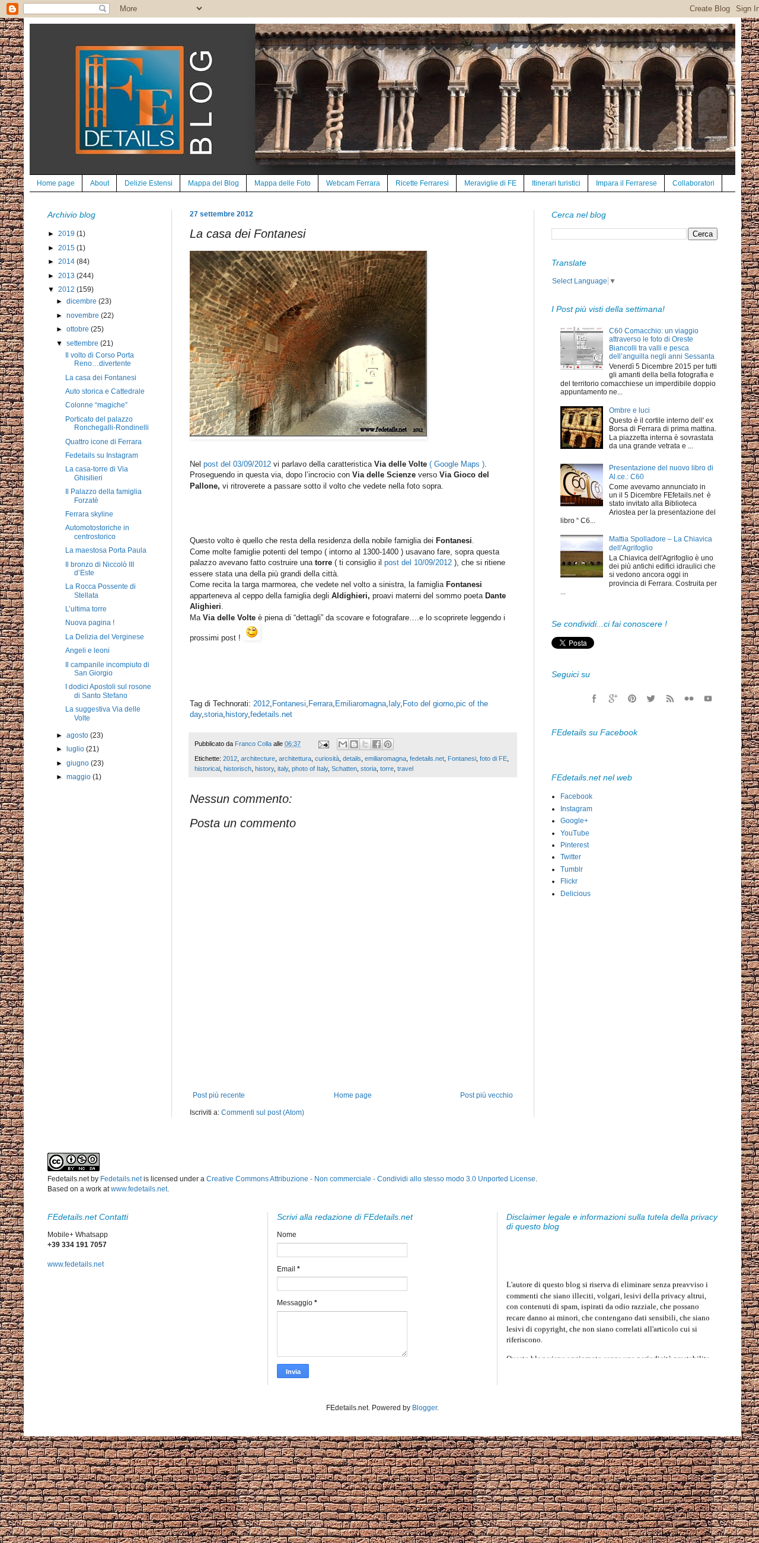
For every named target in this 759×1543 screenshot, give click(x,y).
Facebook (576, 796)
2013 (67, 276)
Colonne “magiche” (96, 405)
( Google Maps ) (456, 464)
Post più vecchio (486, 1095)
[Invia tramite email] (343, 744)
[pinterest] (632, 698)
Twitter (570, 857)
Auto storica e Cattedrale (105, 391)
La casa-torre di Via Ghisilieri (96, 473)
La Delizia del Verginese (104, 637)
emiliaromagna (385, 758)
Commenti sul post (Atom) (262, 1112)
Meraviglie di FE (490, 183)
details (352, 758)
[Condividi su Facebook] (376, 744)
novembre (83, 315)
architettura (295, 758)
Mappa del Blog (213, 183)
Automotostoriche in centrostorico (97, 532)
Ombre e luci (629, 410)
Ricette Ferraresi (422, 183)
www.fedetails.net (139, 1189)
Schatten (344, 768)
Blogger (424, 1408)
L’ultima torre (86, 609)
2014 (67, 261)
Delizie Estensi (149, 183)
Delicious (575, 894)
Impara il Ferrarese (626, 183)
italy (283, 768)
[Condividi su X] (365, 744)
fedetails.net (271, 714)
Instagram (576, 809)
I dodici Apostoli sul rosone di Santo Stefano (108, 691)
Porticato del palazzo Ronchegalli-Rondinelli (107, 423)
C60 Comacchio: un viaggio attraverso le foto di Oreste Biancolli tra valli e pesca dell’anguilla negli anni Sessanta (662, 344)
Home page (56, 183)
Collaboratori (693, 183)
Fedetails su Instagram (101, 455)
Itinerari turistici (556, 183)
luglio (76, 749)
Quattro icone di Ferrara (103, 442)
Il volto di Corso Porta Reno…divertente (99, 359)
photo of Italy (310, 768)
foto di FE (493, 758)
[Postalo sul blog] (354, 744)
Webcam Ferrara (353, 183)
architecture (258, 758)
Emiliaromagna (360, 703)
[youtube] (708, 698)
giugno (78, 763)
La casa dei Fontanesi (100, 378)
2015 (67, 248)
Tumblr (571, 869)
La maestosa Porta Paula (105, 550)
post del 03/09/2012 (237, 464)
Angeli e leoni (87, 650)
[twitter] (651, 698)
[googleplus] (613, 698)
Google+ (574, 821)
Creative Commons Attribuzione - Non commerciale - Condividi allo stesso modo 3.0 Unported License (370, 1179)
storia (213, 714)
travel (405, 768)
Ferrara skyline (89, 514)
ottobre (78, 329)
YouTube (574, 833)
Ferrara (320, 703)
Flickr (569, 881)
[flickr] (689, 698)
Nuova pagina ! (89, 623)
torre (387, 768)
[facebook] (594, 698)
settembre (83, 343)
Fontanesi (289, 703)
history (236, 714)
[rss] (670, 698)
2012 (261, 703)
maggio (79, 777)
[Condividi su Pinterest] (388, 744)
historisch (237, 768)
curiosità (327, 758)
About (99, 183)
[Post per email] (323, 743)
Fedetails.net (121, 1179)
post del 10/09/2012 (418, 562)
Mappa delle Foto (282, 183)
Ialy (394, 703)
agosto (78, 735)
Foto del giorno (428, 703)
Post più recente (219, 1095)
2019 (67, 233)
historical (207, 768)
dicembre (82, 301)
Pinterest (574, 845)
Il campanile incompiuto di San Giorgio (107, 669)
